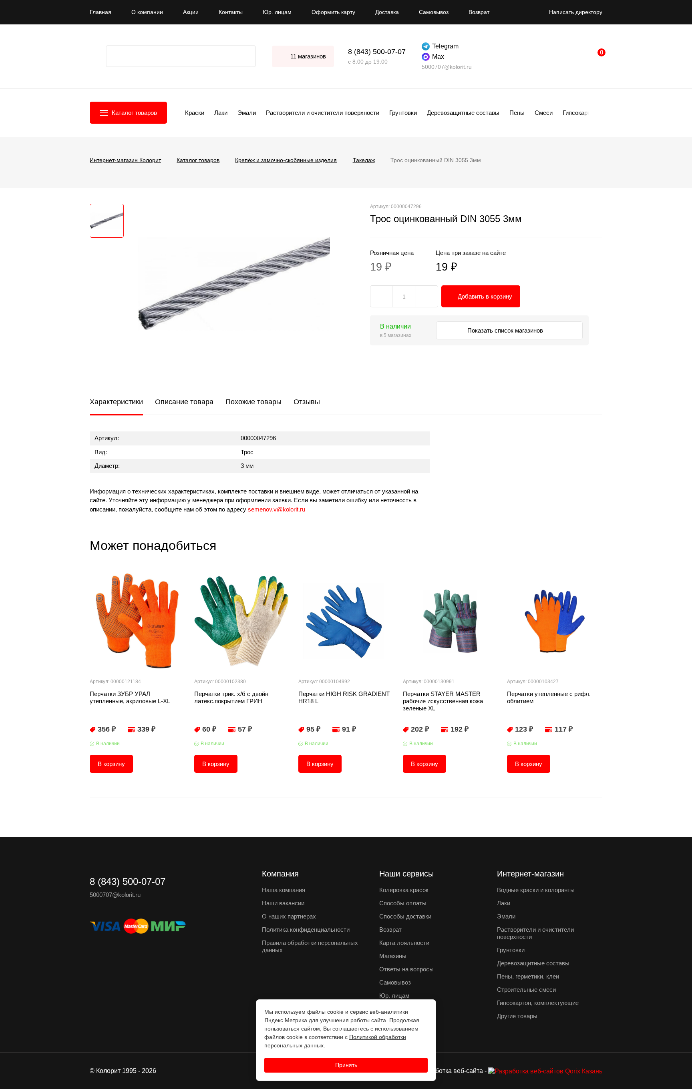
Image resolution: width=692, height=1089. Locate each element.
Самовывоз (434, 12)
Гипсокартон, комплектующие (538, 1002)
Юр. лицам (277, 12)
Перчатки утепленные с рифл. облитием (549, 697)
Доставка (387, 12)
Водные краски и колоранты (536, 889)
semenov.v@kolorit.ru (276, 509)
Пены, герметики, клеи (528, 976)
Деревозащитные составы (463, 112)
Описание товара (184, 402)
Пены (517, 112)
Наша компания (283, 889)
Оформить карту (333, 12)
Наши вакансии (283, 903)
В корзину (111, 763)
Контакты (231, 12)
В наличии (108, 743)
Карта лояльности (404, 942)
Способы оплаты (402, 903)
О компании (147, 12)
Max (438, 56)
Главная (100, 12)
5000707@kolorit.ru (447, 67)
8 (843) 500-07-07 (377, 52)
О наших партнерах (289, 916)
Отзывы (307, 402)
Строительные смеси (526, 989)
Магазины (392, 956)
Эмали (246, 112)
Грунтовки (403, 112)
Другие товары (517, 1016)
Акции (191, 12)
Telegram (445, 46)
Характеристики (116, 402)
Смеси (544, 112)
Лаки (220, 112)
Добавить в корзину (485, 296)
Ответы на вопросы (406, 969)
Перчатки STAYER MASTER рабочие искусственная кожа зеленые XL (443, 701)
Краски (194, 112)
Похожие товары (253, 402)
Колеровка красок (403, 889)
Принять (346, 1065)
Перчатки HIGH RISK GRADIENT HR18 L (344, 697)
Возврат (479, 12)
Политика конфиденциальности (306, 929)
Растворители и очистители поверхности (322, 112)
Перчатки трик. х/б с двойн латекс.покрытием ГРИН (231, 697)
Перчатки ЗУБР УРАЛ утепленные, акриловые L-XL (130, 697)
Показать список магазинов (506, 330)
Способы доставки (405, 916)
